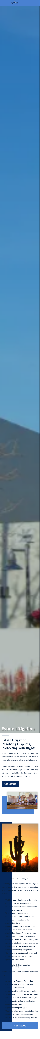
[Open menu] (27, 3)
